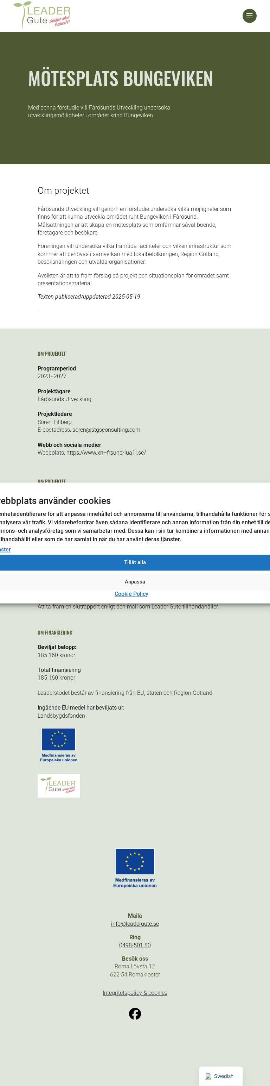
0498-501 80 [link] (135, 945)
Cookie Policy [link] (131, 594)
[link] (127, 15)
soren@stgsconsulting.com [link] (106, 429)
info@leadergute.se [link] (135, 923)
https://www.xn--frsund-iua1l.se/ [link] (106, 452)
